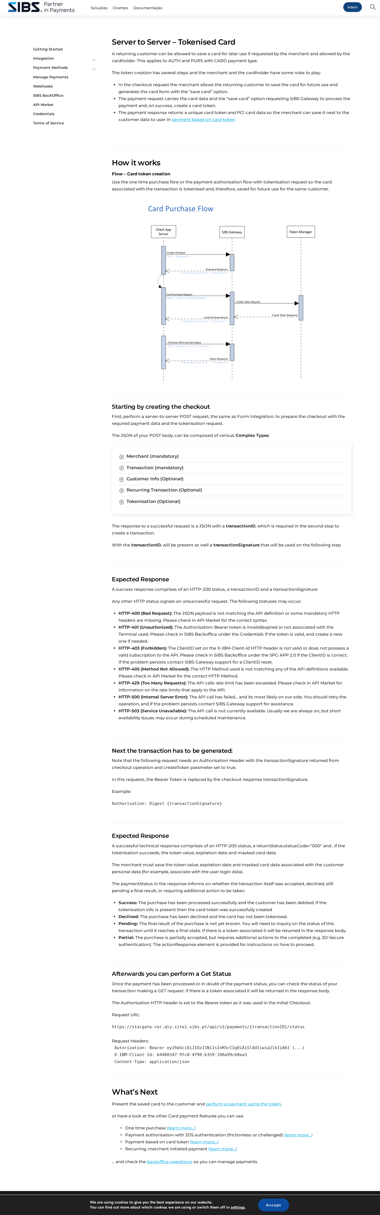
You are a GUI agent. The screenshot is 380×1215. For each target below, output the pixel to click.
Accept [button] (273, 1205)
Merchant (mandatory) (153, 456)
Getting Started (48, 49)
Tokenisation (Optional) (154, 501)
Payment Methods (50, 67)
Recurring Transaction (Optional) (164, 490)
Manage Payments (50, 77)
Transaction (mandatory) (155, 467)
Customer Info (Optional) (155, 478)
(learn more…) (181, 1128)
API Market (43, 104)
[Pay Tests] (41, 7)
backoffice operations (170, 1161)
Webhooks (43, 86)
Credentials (44, 114)
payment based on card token (203, 119)
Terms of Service (48, 123)
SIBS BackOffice (48, 95)
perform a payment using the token (243, 1104)
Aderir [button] (352, 7)
